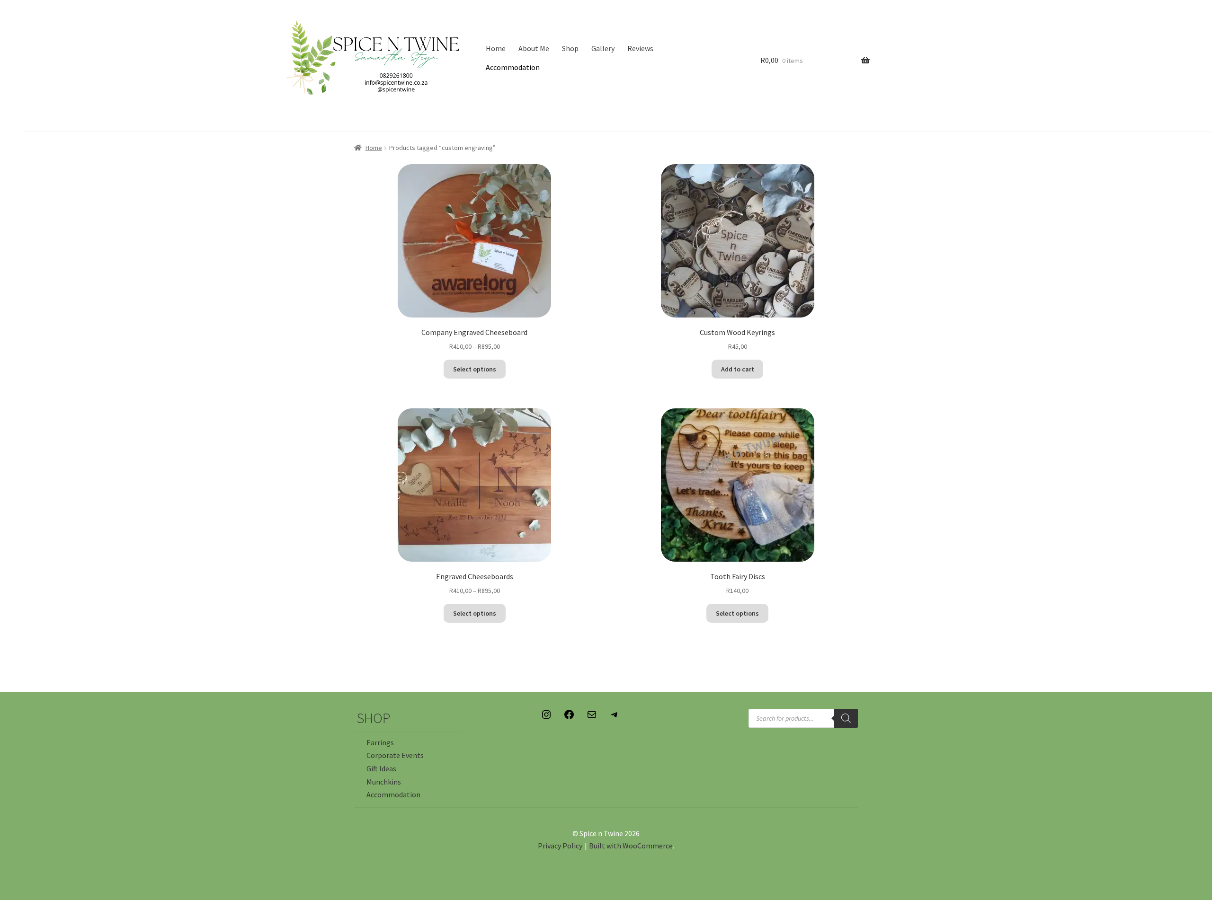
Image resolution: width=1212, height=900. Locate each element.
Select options (474, 369)
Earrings (380, 742)
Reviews (640, 48)
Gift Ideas (381, 768)
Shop (570, 48)
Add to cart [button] (737, 369)
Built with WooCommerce (631, 845)
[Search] (846, 718)
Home (496, 48)
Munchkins (383, 781)
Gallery (603, 48)
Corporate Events (395, 755)
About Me (533, 48)
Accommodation (513, 67)
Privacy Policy (560, 845)
